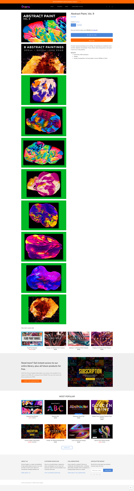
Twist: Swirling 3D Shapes (79, 440)
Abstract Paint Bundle (32, 416)
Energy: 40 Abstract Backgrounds (55, 440)
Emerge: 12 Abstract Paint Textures (55, 348)
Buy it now (92, 40)
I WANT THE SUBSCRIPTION (31, 381)
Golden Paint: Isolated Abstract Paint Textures (102, 417)
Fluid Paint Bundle (32, 348)
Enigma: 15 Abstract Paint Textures (102, 348)
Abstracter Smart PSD (78, 416)
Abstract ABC (55, 416)
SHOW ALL (67, 447)
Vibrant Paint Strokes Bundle (102, 440)
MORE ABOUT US (25, 473)
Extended (79, 25)
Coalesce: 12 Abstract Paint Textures (78, 348)
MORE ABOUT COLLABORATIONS (76, 473)
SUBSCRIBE (108, 470)
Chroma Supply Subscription (32, 440)
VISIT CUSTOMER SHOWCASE (52, 473)
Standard (73, 25)
